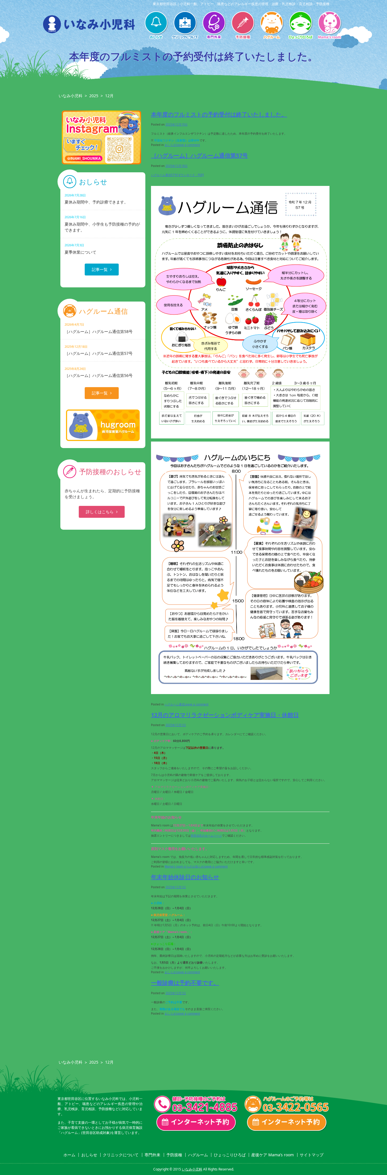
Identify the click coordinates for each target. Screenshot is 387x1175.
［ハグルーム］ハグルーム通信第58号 (99, 328)
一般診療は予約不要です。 (185, 983)
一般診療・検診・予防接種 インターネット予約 (196, 1122)
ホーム (69, 1155)
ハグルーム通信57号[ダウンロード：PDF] (177, 175)
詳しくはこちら (100, 511)
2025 (93, 95)
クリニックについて (185, 25)
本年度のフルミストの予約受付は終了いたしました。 (219, 114)
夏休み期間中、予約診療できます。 (96, 199)
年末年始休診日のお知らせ (185, 877)
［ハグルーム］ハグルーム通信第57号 (199, 155)
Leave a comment (188, 145)
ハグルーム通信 (174, 704)
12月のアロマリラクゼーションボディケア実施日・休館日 (225, 715)
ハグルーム (271, 25)
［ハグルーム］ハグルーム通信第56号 (99, 372)
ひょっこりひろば (300, 25)
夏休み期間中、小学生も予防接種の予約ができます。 (102, 223)
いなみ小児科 (70, 95)
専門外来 (213, 25)
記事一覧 (100, 269)
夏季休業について (80, 248)
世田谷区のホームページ (206, 835)
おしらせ (156, 25)
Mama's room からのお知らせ (184, 866)
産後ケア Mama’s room (329, 25)
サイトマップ (312, 1155)
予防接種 (242, 25)
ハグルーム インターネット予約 (287, 1122)
